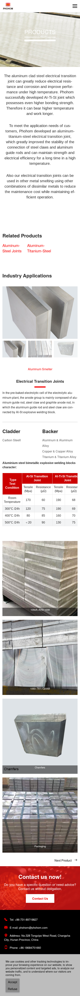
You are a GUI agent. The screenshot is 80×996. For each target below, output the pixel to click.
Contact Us (40, 898)
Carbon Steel (11, 440)
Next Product (66, 860)
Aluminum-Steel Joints (12, 248)
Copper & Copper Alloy (57, 451)
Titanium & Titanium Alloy (59, 457)
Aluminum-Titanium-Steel (39, 248)
